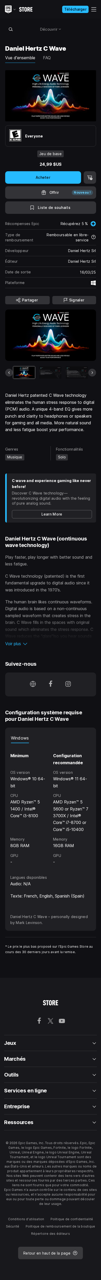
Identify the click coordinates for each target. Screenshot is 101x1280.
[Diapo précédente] (9, 373)
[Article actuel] (24, 372)
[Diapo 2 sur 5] (50, 372)
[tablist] (50, 738)
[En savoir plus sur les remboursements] (93, 237)
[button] (50, 643)
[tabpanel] (50, 804)
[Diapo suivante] (92, 373)
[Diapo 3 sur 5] (77, 372)
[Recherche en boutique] (11, 29)
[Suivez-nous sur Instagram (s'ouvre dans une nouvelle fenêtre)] (68, 684)
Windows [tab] (20, 738)
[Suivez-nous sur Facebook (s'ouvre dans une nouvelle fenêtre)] (50, 684)
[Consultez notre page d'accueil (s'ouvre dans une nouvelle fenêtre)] (33, 684)
